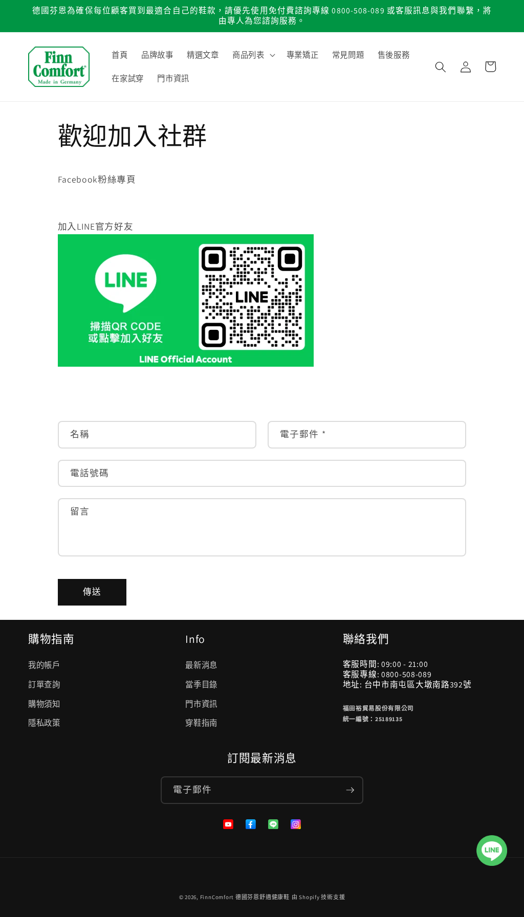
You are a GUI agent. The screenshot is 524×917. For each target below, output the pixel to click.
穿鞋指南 (201, 723)
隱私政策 (44, 723)
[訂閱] (350, 790)
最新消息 (201, 665)
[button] (253, 55)
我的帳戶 (44, 665)
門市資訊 (201, 704)
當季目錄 (201, 684)
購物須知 (44, 704)
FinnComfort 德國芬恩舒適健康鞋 (245, 897)
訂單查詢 (44, 684)
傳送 (92, 591)
